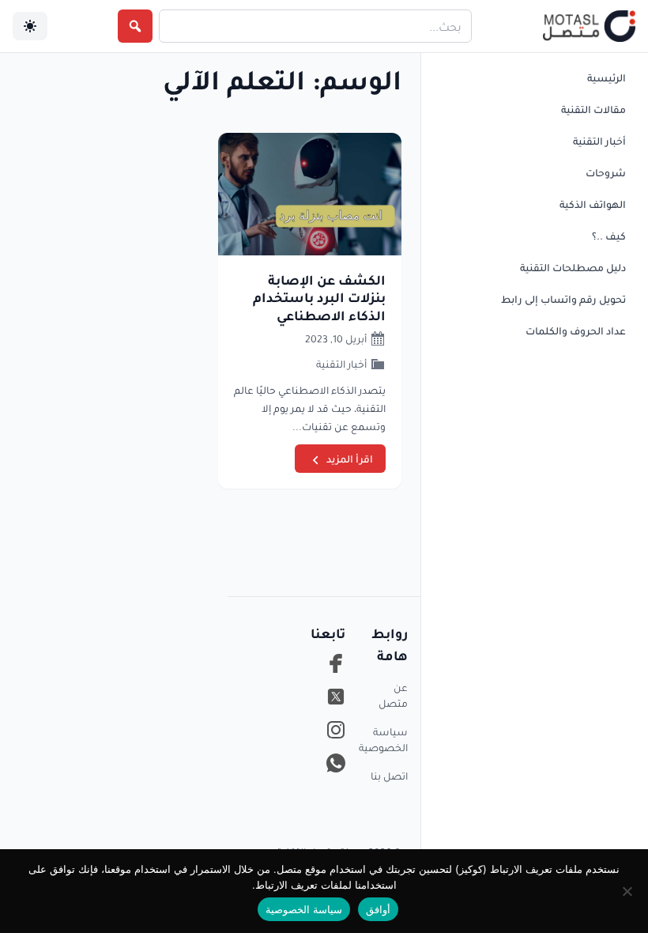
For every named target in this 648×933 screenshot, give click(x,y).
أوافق (378, 909)
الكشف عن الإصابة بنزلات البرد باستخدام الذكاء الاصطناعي (319, 297)
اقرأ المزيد (349, 458)
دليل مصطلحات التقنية (573, 267)
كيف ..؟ (609, 236)
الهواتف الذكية (592, 204)
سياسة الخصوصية (386, 739)
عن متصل (393, 695)
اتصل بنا (389, 776)
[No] (628, 891)
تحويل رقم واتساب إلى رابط (563, 299)
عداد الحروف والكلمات (576, 330)
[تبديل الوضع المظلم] (30, 26)
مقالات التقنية (593, 109)
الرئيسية (606, 77)
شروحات (606, 172)
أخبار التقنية (599, 141)
